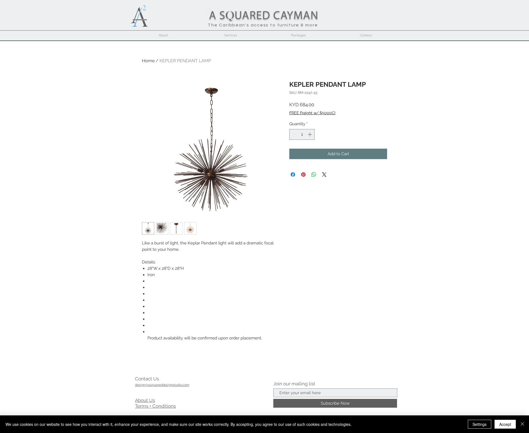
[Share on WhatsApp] (314, 174)
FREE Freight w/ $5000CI (312, 113)
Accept (505, 424)
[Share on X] (324, 174)
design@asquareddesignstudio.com (162, 385)
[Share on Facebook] (293, 174)
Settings (480, 424)
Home (148, 60)
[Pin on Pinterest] (303, 174)
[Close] (522, 424)
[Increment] (310, 134)
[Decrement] (294, 134)
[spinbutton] (302, 134)
